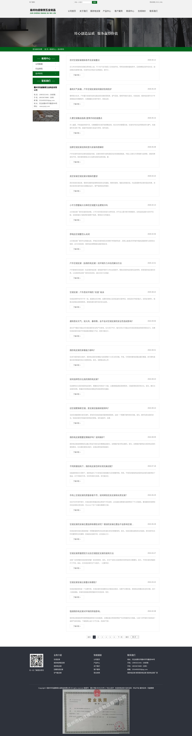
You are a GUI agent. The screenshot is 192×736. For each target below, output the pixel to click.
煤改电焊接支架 (59, 663)
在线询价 (142, 11)
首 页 (46, 49)
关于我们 (84, 11)
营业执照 (97, 673)
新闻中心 (130, 11)
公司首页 (72, 11)
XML (161, 2)
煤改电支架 (95, 11)
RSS (157, 2)
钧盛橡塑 (151, 688)
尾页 (127, 637)
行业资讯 (39, 69)
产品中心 (107, 11)
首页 (89, 637)
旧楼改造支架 (58, 669)
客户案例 (119, 11)
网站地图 (152, 2)
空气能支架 (58, 673)
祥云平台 (136, 688)
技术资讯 (61, 49)
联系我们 (154, 11)
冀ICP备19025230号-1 (98, 688)
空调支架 (57, 659)
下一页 (120, 637)
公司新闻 (39, 64)
